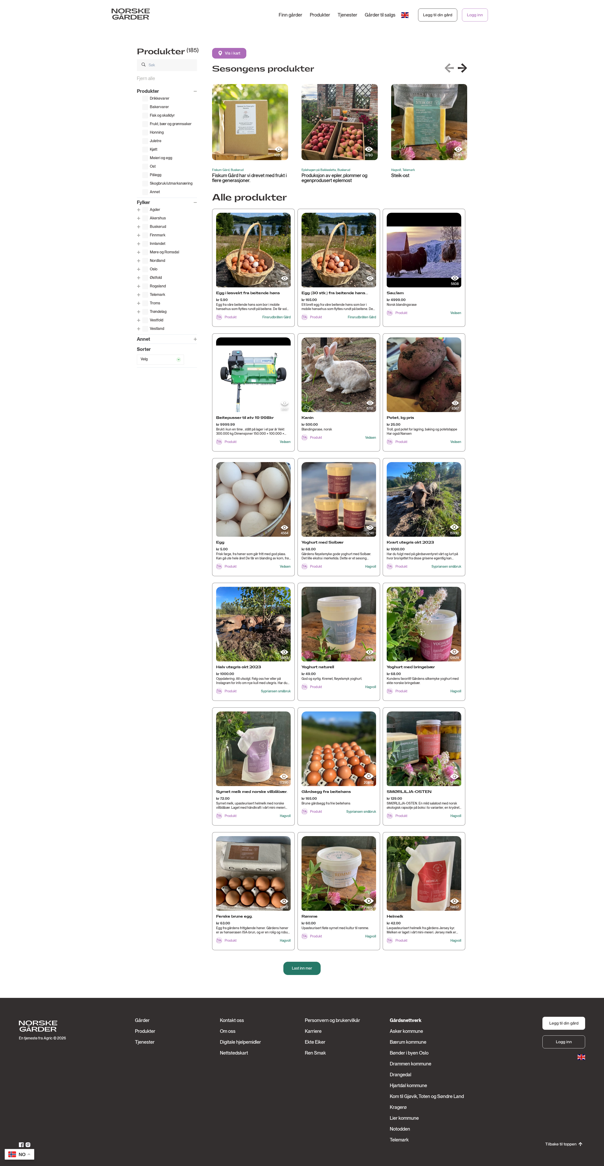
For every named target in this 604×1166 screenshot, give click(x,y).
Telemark (157, 294)
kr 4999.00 (396, 300)
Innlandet (157, 243)
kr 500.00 (310, 424)
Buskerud (158, 226)
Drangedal (400, 1074)
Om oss (227, 1031)
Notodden (400, 1129)
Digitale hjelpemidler (240, 1042)
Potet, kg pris (400, 418)
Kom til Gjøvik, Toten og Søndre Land (427, 1096)
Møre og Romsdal (164, 252)
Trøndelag (158, 311)
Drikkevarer (159, 98)
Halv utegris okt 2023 (238, 667)
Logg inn (475, 14)
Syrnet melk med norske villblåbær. (251, 792)
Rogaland (158, 286)
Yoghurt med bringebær (411, 667)
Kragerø (398, 1107)
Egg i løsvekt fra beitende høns (248, 293)
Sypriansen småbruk (446, 566)
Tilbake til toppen (561, 1143)
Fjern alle (146, 78)
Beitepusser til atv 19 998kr (245, 418)
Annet (155, 192)
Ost (153, 166)
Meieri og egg (161, 158)
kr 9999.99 (225, 424)
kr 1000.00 (396, 549)
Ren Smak (315, 1053)
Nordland (157, 260)
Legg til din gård (437, 14)
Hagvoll (370, 566)
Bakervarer (159, 107)
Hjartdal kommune (408, 1085)
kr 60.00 (309, 923)
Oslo (153, 269)
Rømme (310, 916)
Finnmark (157, 235)
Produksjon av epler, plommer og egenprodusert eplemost (334, 178)
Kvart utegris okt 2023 (410, 542)
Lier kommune (404, 1118)
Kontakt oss (232, 1020)
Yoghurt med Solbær (323, 542)
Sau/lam (395, 293)
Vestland (157, 328)
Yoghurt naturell (318, 667)
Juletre (155, 141)
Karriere (313, 1031)
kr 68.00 (309, 549)
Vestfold (156, 320)
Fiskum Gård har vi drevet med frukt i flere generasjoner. (249, 178)
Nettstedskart (234, 1053)
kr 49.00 (309, 674)
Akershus (158, 218)
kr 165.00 (309, 300)
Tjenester (347, 15)
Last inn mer (302, 968)
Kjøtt (153, 149)
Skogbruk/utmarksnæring (171, 183)
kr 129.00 (394, 798)
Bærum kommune (408, 1042)
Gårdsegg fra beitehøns (326, 792)
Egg (220, 542)
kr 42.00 (394, 923)
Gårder (142, 1020)
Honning (157, 132)
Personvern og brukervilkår (332, 1020)
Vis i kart (232, 53)
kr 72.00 (223, 798)
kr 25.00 (393, 424)
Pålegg (155, 175)
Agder (155, 209)
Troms (155, 303)
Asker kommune (406, 1031)
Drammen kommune (410, 1064)
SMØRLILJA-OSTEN (409, 792)
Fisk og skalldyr (162, 115)
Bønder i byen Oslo (409, 1053)
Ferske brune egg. (234, 916)
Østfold (156, 277)
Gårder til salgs (380, 15)
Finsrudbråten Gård (276, 317)
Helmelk (395, 916)
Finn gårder (290, 15)
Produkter (320, 15)
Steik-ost (400, 175)
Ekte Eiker (315, 1042)
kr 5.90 (222, 300)
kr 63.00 (223, 923)
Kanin (308, 418)
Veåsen (455, 313)
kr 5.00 (222, 549)
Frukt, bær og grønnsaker (171, 124)
